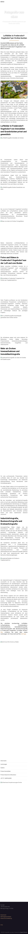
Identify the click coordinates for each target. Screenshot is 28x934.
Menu (2, 1)
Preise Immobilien (6, 771)
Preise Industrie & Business (8, 775)
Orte (2, 924)
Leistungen (4, 764)
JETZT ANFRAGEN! (6, 778)
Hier (2, 632)
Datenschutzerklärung (6, 918)
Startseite (3, 760)
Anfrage (23, 634)
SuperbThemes (23, 932)
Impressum (3, 915)
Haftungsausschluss (6, 916)
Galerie (2, 768)
